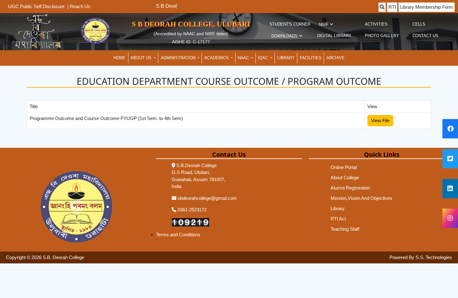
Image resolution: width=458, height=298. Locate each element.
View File (380, 120)
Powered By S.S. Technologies (420, 257)
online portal (344, 167)
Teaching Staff (345, 229)
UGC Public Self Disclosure (36, 6)
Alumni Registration (350, 187)
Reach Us (80, 6)
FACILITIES (311, 57)
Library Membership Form (426, 7)
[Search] (382, 7)
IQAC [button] (263, 57)
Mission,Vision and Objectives (361, 198)
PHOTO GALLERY (382, 35)
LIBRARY (286, 57)
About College (345, 177)
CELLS (419, 24)
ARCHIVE (336, 57)
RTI (392, 7)
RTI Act (338, 218)
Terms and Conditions (178, 234)
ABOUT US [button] (142, 57)
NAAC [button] (244, 57)
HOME (119, 57)
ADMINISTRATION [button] (179, 57)
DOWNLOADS (285, 36)
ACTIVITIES (376, 24)
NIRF (324, 24)
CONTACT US (425, 35)
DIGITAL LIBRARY (334, 35)
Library (338, 208)
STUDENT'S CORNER (290, 24)
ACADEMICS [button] (217, 57)
